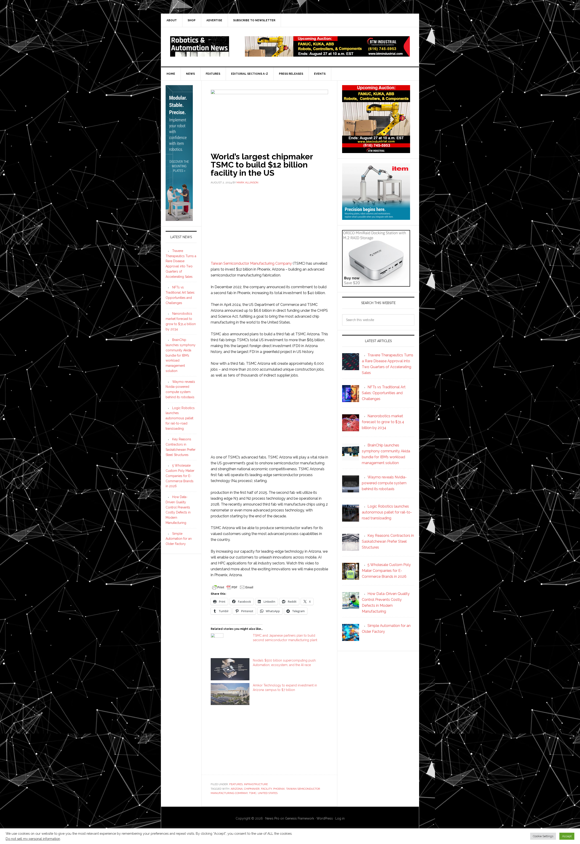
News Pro (272, 818)
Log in (340, 818)
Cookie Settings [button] (543, 836)
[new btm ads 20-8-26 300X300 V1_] (376, 151)
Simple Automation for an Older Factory (179, 539)
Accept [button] (567, 836)
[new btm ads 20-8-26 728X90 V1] (327, 54)
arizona (237, 788)
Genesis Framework (299, 818)
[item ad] (376, 218)
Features (236, 784)
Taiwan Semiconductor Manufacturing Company (251, 263)
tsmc (252, 793)
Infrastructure (256, 784)
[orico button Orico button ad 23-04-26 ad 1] (376, 284)
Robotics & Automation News (199, 46)
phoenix (279, 788)
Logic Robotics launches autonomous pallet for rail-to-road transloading (180, 418)
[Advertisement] (269, 222)
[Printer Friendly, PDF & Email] (233, 587)
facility (266, 788)
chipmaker (252, 788)
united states (268, 793)
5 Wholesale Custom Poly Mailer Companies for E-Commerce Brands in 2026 (180, 476)
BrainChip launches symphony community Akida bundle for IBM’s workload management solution (181, 355)
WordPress (325, 818)
